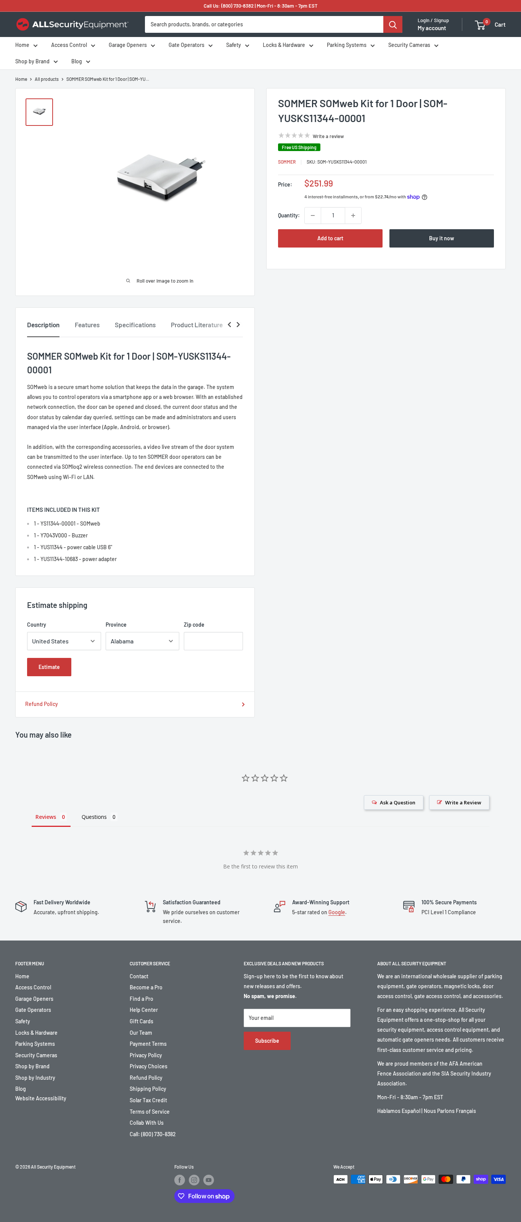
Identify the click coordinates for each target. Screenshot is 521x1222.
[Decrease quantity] (313, 215)
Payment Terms (148, 1043)
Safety (233, 45)
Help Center (144, 1010)
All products (47, 79)
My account (432, 28)
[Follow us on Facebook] (179, 1180)
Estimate (49, 667)
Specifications (135, 324)
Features (87, 324)
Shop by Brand (32, 61)
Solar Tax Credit (148, 1100)
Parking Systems (347, 45)
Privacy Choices (148, 1066)
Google (336, 912)
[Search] (392, 24)
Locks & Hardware (284, 45)
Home (22, 45)
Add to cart (330, 238)
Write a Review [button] (463, 802)
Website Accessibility (40, 1098)
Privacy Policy (146, 1055)
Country (36, 624)
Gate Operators (186, 45)
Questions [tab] (94, 816)
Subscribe (267, 1040)
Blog (76, 61)
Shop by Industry (35, 1077)
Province (116, 624)
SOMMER (287, 162)
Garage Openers (128, 45)
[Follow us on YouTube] (208, 1180)
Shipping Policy (148, 1088)
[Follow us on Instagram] (194, 1180)
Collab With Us (147, 1122)
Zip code (194, 624)
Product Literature (197, 324)
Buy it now (441, 238)
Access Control (69, 45)
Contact (139, 976)
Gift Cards (141, 1021)
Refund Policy (41, 704)
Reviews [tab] (45, 816)
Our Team (141, 1032)
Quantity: (289, 215)
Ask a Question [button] (397, 802)
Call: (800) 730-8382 (153, 1134)
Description (43, 324)
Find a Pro (141, 998)
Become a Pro (146, 987)
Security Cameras (409, 45)
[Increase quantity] (353, 215)
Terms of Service (150, 1111)
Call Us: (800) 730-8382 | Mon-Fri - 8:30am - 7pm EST (261, 6)
